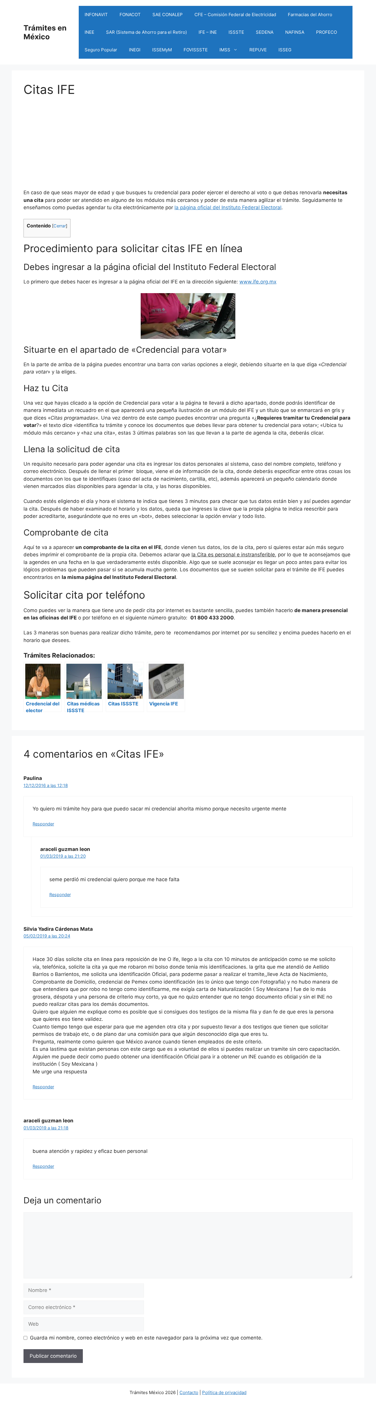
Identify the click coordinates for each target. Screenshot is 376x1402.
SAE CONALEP (167, 14)
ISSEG (284, 50)
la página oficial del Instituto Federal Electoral (227, 207)
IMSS (224, 50)
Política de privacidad (224, 1392)
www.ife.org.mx (257, 282)
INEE (89, 32)
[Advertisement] (188, 138)
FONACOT (130, 14)
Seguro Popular (101, 50)
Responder (43, 823)
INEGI (134, 50)
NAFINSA (294, 32)
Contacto (188, 1392)
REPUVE (258, 50)
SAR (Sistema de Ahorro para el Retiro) (146, 32)
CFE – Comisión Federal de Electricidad (235, 14)
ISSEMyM (162, 50)
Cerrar (59, 226)
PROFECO (326, 32)
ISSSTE (236, 32)
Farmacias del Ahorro (310, 14)
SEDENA (264, 32)
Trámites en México (45, 32)
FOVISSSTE (196, 50)
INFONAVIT (96, 14)
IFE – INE (208, 32)
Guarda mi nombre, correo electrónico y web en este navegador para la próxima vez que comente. (146, 1338)
